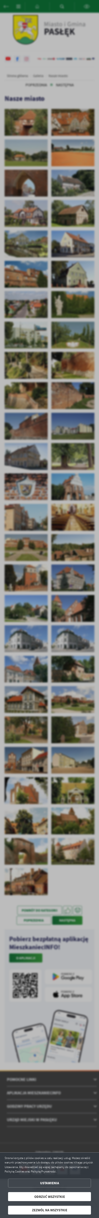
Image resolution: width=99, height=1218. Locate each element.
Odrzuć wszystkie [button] (49, 1196)
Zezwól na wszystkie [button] (49, 1210)
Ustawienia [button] (49, 1183)
